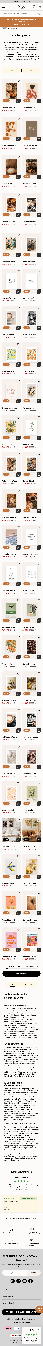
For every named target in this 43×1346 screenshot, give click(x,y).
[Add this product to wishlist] (18, 81)
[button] (31, 1335)
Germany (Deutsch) (22, 1335)
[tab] (34, 6)
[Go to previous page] (8, 984)
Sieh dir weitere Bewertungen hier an (21, 1218)
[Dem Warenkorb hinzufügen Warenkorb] (18, 101)
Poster (12, 29)
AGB (8, 1319)
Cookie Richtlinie (18, 1319)
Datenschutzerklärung (21, 1322)
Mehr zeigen (21, 974)
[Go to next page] (35, 984)
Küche (20, 29)
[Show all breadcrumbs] (4, 28)
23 (31, 984)
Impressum (31, 1319)
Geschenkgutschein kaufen (23, 1312)
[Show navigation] (3, 6)
